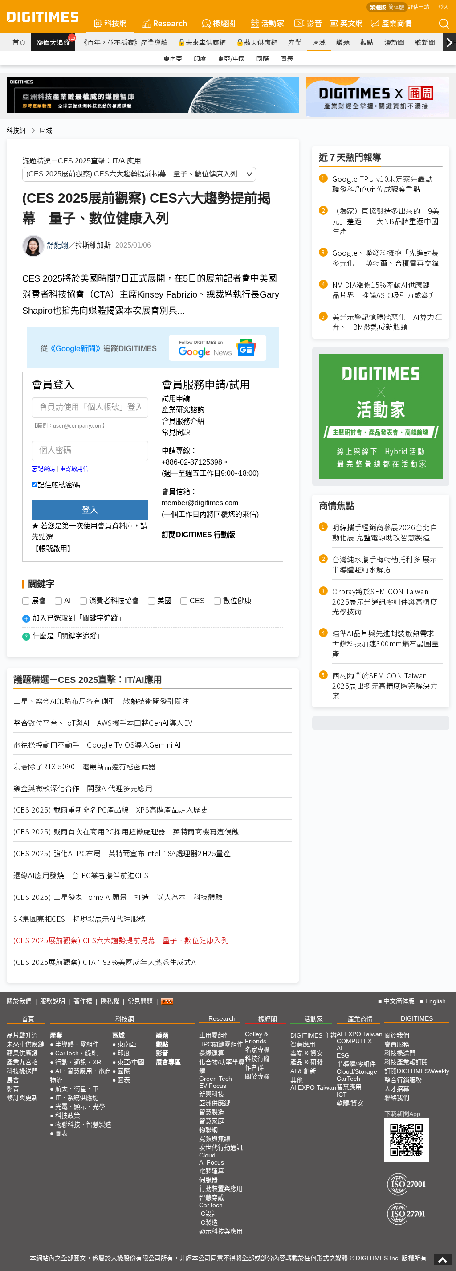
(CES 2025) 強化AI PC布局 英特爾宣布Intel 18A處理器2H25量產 (122, 853)
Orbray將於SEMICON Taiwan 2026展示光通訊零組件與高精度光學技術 (384, 601)
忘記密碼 (43, 469)
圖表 (287, 58)
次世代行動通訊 (221, 1147)
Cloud (207, 1155)
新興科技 (211, 1094)
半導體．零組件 (77, 1044)
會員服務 (396, 1044)
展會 (39, 601)
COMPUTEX (354, 1041)
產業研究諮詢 (183, 409)
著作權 (82, 1001)
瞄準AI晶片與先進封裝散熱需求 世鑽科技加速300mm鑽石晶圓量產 (385, 643)
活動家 (272, 23)
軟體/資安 (350, 1103)
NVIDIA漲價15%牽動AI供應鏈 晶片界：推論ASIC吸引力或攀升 (384, 290)
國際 (262, 58)
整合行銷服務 (403, 1079)
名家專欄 (257, 1049)
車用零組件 (214, 1035)
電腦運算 (211, 1170)
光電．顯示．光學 (80, 1106)
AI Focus (211, 1162)
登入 (443, 6)
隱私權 (110, 1001)
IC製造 (208, 1222)
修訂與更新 (22, 1097)
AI (67, 601)
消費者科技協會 (114, 601)
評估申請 (418, 6)
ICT (342, 1094)
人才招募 (396, 1088)
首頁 (19, 42)
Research (170, 23)
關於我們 (19, 1001)
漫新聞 (394, 42)
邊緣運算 (211, 1053)
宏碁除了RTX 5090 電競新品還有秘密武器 (84, 766)
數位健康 (237, 601)
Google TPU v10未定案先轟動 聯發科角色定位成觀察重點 (386, 184)
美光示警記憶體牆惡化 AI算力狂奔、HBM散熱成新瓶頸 (387, 322)
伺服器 (208, 1179)
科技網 (115, 23)
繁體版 (378, 7)
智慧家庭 (211, 1120)
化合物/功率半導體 (221, 1066)
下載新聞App (402, 1113)
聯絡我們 (396, 1097)
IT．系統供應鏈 (76, 1097)
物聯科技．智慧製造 (83, 1124)
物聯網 (208, 1129)
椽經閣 (224, 23)
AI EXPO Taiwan (313, 1087)
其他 (296, 1079)
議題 (343, 42)
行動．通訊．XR (78, 1062)
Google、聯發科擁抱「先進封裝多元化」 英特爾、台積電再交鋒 (385, 258)
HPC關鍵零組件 (221, 1044)
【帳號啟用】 (53, 548)
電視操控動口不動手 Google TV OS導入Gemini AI (97, 745)
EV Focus (212, 1085)
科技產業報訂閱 (406, 1062)
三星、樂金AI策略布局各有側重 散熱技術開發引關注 (101, 701)
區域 (319, 42)
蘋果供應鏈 (260, 42)
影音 (310, 23)
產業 (294, 42)
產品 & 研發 (306, 1062)
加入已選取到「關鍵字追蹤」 (79, 618)
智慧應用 (302, 1044)
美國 (164, 601)
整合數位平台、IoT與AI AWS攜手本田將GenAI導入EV (103, 723)
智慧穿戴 (211, 1197)
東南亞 (172, 58)
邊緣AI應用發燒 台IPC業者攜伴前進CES (80, 875)
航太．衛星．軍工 (80, 1088)
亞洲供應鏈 (214, 1103)
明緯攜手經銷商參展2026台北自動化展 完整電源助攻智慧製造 (384, 532)
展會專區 (168, 1062)
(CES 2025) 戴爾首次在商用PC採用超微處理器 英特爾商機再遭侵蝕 (126, 831)
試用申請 (176, 398)
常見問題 (176, 432)
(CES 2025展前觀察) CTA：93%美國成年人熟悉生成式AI (105, 962)
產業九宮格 (22, 1062)
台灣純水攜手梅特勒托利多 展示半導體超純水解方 (384, 564)
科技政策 (67, 1115)
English (435, 1001)
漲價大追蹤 (56, 41)
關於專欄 (257, 1076)
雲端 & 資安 (306, 1053)
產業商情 (397, 23)
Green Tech (215, 1078)
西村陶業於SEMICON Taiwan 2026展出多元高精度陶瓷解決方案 (384, 685)
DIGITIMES (417, 1018)
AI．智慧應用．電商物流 (80, 1075)
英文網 (351, 23)
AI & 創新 (303, 1071)
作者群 (254, 1067)
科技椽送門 (22, 1071)
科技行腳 (257, 1058)
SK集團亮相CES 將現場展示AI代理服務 (79, 919)
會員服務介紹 (183, 421)
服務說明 (52, 1001)
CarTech (211, 1205)
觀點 (367, 42)
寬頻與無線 (214, 1138)
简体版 (396, 7)
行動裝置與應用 (221, 1188)
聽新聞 (425, 42)
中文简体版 (399, 1001)
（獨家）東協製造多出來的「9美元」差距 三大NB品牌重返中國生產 (386, 221)
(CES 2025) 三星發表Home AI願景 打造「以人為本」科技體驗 (118, 897)
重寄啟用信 (74, 469)
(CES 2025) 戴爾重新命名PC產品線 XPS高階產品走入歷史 (110, 810)
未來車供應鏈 (206, 42)
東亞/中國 (231, 58)
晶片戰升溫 (22, 1035)
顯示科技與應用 (221, 1231)
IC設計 (208, 1213)
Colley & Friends (256, 1037)
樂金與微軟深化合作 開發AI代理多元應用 (82, 788)
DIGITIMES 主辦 (313, 1035)
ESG (343, 1055)
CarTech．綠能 (76, 1053)
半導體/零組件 (356, 1063)
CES (197, 601)
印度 (200, 58)
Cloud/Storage (357, 1071)
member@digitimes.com (200, 503)
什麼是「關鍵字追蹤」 (68, 636)
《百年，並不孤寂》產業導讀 (124, 42)
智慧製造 (211, 1112)
